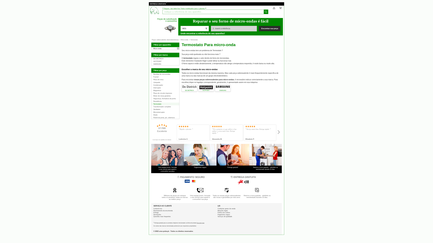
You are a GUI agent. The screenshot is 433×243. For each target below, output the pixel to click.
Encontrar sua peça (269, 28)
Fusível (156, 77)
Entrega (156, 212)
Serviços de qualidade (225, 216)
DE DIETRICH (158, 59)
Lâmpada (156, 82)
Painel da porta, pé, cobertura (164, 117)
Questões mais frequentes (162, 216)
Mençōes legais (223, 211)
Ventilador (156, 109)
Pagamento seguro (224, 214)
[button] (195, 28)
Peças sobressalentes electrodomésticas (165, 40)
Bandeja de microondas (161, 74)
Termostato (157, 104)
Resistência (157, 101)
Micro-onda (184, 40)
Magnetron (157, 90)
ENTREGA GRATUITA (158, 4)
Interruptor (157, 88)
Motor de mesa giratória (161, 96)
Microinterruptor (159, 112)
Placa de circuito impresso (162, 93)
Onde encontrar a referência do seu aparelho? (203, 33)
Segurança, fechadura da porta (164, 98)
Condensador (158, 85)
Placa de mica (158, 79)
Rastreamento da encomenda (163, 211)
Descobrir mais (200, 223)
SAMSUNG (157, 64)
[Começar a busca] (266, 12)
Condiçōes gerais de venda (226, 208)
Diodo (155, 115)
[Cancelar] (178, 49)
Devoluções (157, 214)
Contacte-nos (157, 208)
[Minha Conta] (274, 8)
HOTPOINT (157, 61)
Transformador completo (162, 107)
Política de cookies (224, 212)
